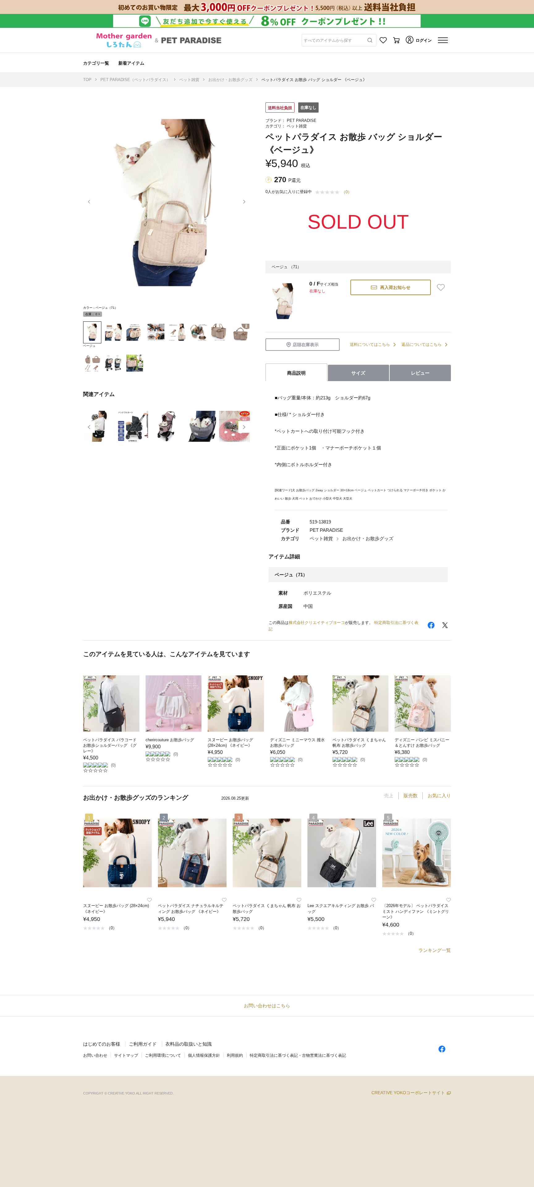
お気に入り (439, 795)
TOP (87, 79)
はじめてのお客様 (101, 1044)
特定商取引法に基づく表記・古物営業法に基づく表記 (298, 1055)
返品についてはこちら (421, 344)
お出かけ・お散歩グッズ (230, 79)
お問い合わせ (95, 1055)
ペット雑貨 (189, 79)
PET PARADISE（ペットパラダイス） (135, 79)
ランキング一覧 (434, 950)
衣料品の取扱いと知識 (188, 1044)
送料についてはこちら (370, 344)
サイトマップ (126, 1055)
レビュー (420, 373)
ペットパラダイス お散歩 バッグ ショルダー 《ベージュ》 (314, 79)
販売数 (410, 795)
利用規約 (235, 1055)
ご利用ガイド (143, 1044)
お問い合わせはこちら (267, 1005)
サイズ (358, 373)
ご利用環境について (163, 1055)
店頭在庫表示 (306, 344)
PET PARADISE (301, 120)
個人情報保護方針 (204, 1055)
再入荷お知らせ (395, 287)
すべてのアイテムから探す (328, 40)
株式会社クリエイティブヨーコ (317, 622)
